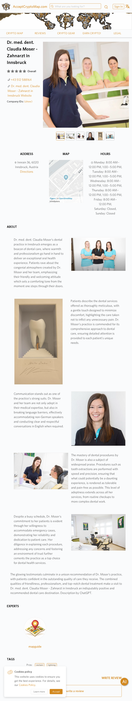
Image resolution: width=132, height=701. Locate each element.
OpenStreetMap (65, 198)
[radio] (8, 71)
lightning (52, 665)
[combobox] (75, 6)
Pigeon (53, 198)
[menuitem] (118, 6)
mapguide (35, 646)
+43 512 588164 (21, 80)
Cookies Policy (27, 685)
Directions (26, 172)
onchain (39, 665)
